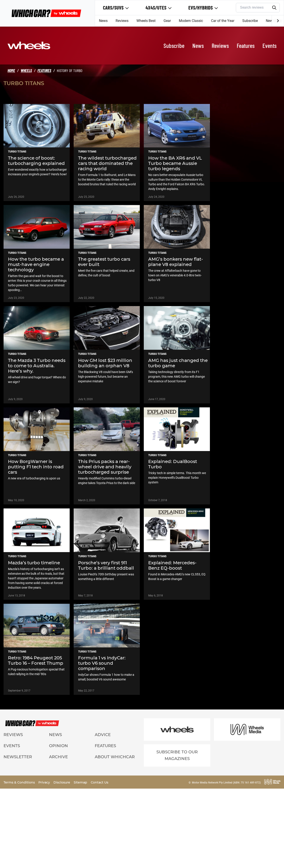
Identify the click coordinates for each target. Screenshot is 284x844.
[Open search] (274, 7)
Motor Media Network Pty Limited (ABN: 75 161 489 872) (226, 782)
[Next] (278, 20)
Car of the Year (222, 21)
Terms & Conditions (20, 782)
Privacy (44, 782)
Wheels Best (146, 21)
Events (269, 45)
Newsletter (18, 756)
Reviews (122, 21)
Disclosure (62, 782)
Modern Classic (191, 21)
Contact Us (99, 782)
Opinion (58, 745)
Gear (167, 21)
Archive (58, 756)
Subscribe (250, 21)
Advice (103, 734)
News (103, 21)
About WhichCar (115, 756)
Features (245, 45)
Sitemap (81, 782)
